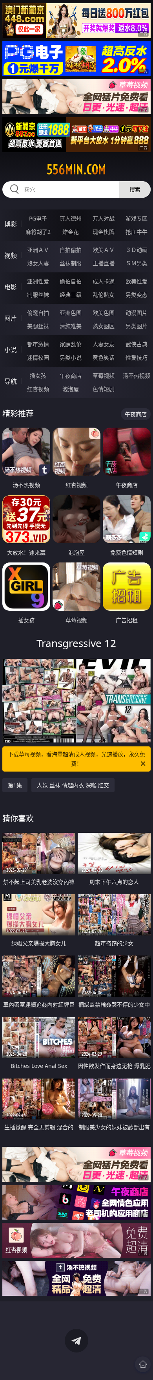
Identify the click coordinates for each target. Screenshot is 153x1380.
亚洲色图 (71, 312)
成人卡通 (104, 281)
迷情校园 (38, 357)
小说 (10, 349)
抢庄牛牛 (137, 231)
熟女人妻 (38, 263)
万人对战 (104, 218)
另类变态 (137, 294)
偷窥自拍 (38, 312)
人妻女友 (104, 344)
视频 (10, 255)
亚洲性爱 (38, 281)
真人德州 (71, 218)
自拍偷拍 (71, 250)
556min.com (76, 169)
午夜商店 (71, 375)
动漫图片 (137, 312)
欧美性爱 (137, 281)
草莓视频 (104, 375)
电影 (10, 287)
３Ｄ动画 (137, 250)
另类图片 (137, 326)
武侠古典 (137, 344)
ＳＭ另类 (137, 263)
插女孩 (38, 375)
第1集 (15, 785)
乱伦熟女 (104, 294)
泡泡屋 (70, 389)
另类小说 (71, 357)
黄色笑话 (104, 357)
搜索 (134, 189)
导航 (10, 381)
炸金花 (70, 231)
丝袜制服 (71, 263)
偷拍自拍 (71, 281)
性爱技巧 (137, 357)
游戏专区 (137, 218)
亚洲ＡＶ (38, 250)
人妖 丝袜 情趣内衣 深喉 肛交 (73, 785)
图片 (10, 318)
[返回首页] (143, 1364)
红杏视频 (38, 389)
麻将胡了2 (38, 231)
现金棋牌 (104, 231)
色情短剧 (104, 389)
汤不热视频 (136, 375)
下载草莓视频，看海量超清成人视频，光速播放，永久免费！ (76, 758)
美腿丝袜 (38, 326)
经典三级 (71, 294)
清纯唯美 (71, 326)
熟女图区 (104, 326)
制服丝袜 (38, 294)
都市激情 (38, 344)
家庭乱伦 (71, 344)
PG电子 (38, 218)
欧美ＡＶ (104, 250)
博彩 (10, 224)
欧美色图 (104, 312)
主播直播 (104, 263)
